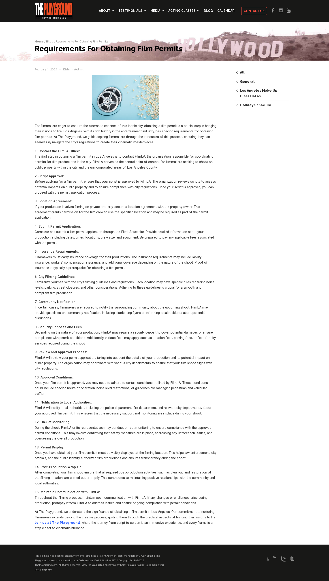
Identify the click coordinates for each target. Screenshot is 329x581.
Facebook (275, 10)
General (247, 82)
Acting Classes (182, 11)
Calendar (226, 11)
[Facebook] (265, 560)
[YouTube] (290, 560)
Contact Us (254, 11)
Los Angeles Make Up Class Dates (258, 93)
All (242, 72)
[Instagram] (282, 560)
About (104, 11)
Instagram (283, 10)
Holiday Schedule (255, 105)
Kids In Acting (74, 69)
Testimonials (130, 11)
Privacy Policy (135, 565)
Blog (208, 11)
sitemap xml (44, 569)
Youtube (290, 10)
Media (155, 11)
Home (39, 41)
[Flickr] (273, 560)
